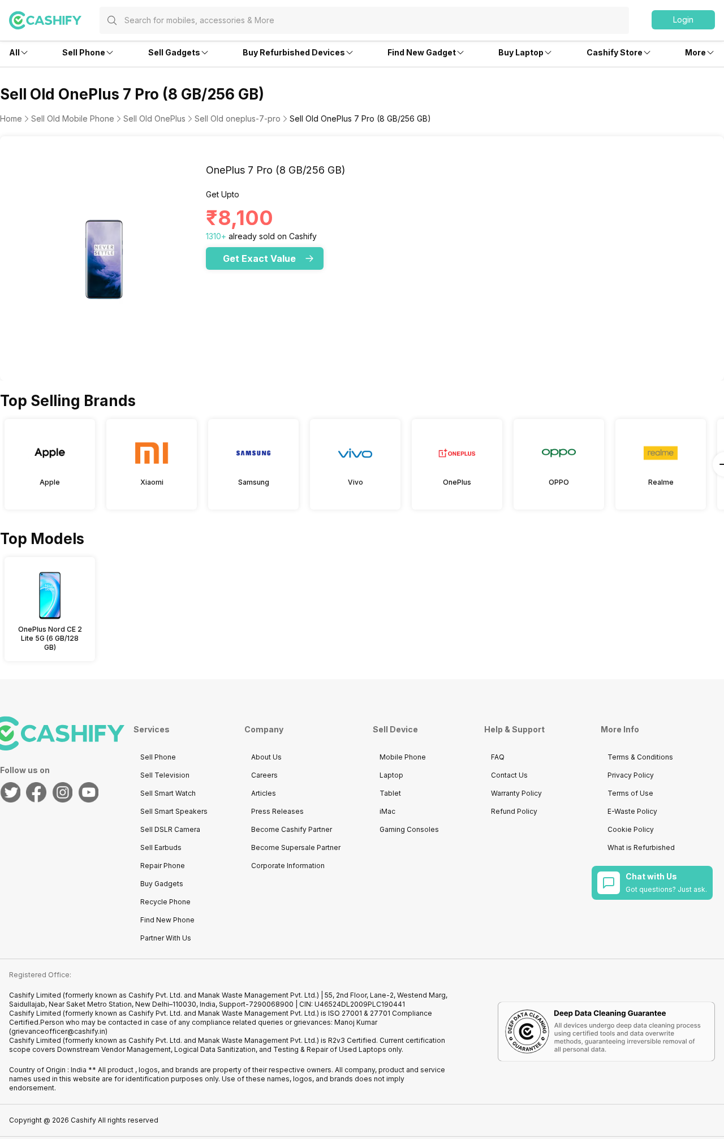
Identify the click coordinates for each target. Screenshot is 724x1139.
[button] (683, 19)
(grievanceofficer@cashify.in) (58, 1031)
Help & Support (514, 729)
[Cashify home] (54, 20)
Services (151, 729)
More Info (620, 729)
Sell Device (395, 729)
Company (263, 729)
